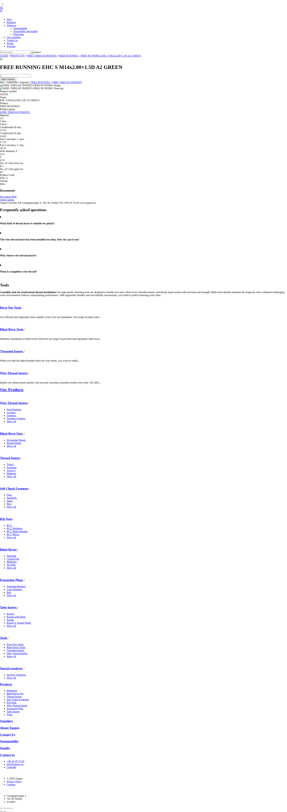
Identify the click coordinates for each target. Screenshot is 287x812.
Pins (9, 503)
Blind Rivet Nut (15, 693)
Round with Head (16, 616)
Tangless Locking (16, 418)
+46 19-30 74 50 (15, 761)
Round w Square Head (19, 622)
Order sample (7, 199)
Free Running (14, 409)
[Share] (8, 808)
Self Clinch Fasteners (14, 488)
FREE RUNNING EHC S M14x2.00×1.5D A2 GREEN (111, 55)
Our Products (11, 389)
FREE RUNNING (69, 55)
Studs (10, 500)
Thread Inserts (10, 458)
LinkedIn (11, 767)
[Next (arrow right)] (4, 811)
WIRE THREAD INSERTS (42, 55)
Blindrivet (12, 690)
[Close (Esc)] (11, 808)
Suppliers (6, 721)
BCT (10, 525)
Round (10, 613)
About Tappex (10, 728)
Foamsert (12, 467)
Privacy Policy (14, 781)
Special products (11, 668)
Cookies (11, 784)
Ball (9, 592)
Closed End (13, 558)
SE (1, 7)
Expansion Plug (15, 708)
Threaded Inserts (12, 351)
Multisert (12, 473)
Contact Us (7, 734)
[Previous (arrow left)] (1, 811)
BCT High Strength (17, 531)
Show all (11, 421)
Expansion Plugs (12, 580)
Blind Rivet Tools (12, 329)
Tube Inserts (8, 607)
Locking (11, 412)
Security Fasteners (16, 674)
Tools (4, 638)
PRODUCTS (17, 55)
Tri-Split (11, 564)
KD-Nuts (6, 519)
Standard (12, 555)
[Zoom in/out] (1, 808)
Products (6, 684)
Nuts (9, 494)
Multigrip (12, 561)
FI (1, 10)
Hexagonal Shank (16, 440)
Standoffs (12, 497)
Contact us (7, 755)
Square (11, 619)
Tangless (11, 415)
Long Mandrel (14, 589)
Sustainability (9, 741)
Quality (5, 748)
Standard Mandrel (16, 586)
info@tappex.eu (15, 764)
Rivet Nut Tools (11, 307)
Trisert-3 (11, 470)
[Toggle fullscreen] (4, 808)
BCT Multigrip (15, 528)
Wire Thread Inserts (14, 373)
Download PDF (8, 196)
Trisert (10, 464)
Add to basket (8, 79)
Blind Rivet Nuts (11, 433)
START (4, 55)
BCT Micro (13, 534)
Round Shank (14, 443)
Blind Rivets (8, 549)
